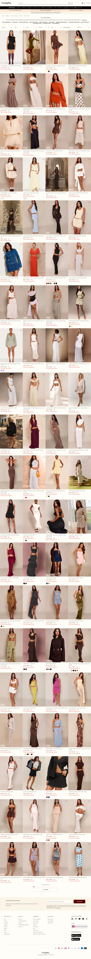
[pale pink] (30, 754)
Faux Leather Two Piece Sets (73, 22)
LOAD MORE (45, 889)
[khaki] (51, 283)
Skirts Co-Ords (26, 15)
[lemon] (47, 71)
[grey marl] (3, 198)
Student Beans (7, 934)
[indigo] (47, 583)
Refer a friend (50, 922)
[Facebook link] (76, 919)
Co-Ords (20, 15)
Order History (50, 919)
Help (5, 919)
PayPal (5, 928)
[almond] (24, 754)
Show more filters (66, 27)
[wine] (54, 283)
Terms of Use (35, 930)
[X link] (87, 919)
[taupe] (69, 326)
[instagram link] (72, 919)
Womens (7, 15)
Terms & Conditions (37, 919)
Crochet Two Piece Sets (23, 22)
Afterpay (5, 926)
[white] (24, 497)
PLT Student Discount (23, 921)
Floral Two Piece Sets (43, 22)
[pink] (24, 198)
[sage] (3, 370)
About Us (20, 919)
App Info (34, 924)
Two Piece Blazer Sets (6, 22)
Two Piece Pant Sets (47, 23)
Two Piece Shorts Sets (37, 23)
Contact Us (21, 926)
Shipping (5, 924)
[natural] (47, 840)
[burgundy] (47, 283)
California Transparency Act (38, 932)
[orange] (77, 670)
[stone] (71, 670)
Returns (5, 921)
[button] (82, 3)
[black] (56, 283)
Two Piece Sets (15, 22)
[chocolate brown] (75, 670)
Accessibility (35, 926)
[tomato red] (26, 497)
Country (73, 923)
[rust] (49, 840)
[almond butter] (26, 754)
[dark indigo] (49, 797)
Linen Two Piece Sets (85, 22)
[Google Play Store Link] (76, 935)
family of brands (50, 906)
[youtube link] (79, 919)
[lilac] (1, 370)
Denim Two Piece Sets (33, 22)
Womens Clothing (14, 15)
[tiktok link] (83, 919)
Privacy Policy (35, 921)
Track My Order (51, 921)
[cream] (1, 198)
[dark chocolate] (51, 669)
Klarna (5, 930)
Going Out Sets (52, 22)
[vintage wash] (49, 669)
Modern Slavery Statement (24, 924)
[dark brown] (1, 626)
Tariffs (34, 928)
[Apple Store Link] (76, 939)
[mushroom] (49, 583)
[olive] (3, 626)
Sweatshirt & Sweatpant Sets (61, 22)
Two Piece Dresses (55, 23)
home (3, 15)
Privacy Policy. (58, 907)
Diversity (20, 922)
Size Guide (6, 922)
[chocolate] (49, 71)
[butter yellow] (26, 198)
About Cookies (36, 922)
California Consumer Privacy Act (39, 934)
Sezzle (5, 932)
